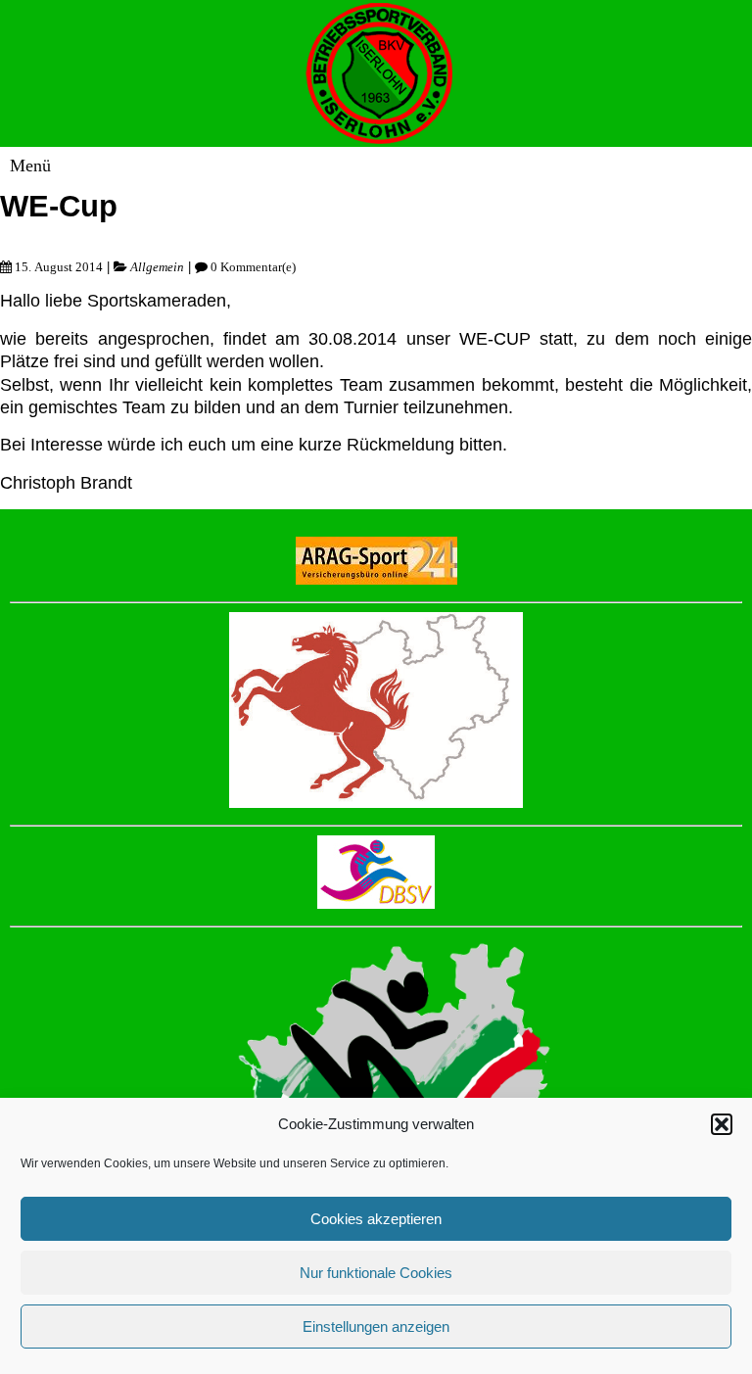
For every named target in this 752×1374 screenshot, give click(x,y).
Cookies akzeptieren (376, 1218)
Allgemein (157, 267)
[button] (721, 1124)
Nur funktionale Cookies (376, 1272)
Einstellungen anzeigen (376, 1326)
